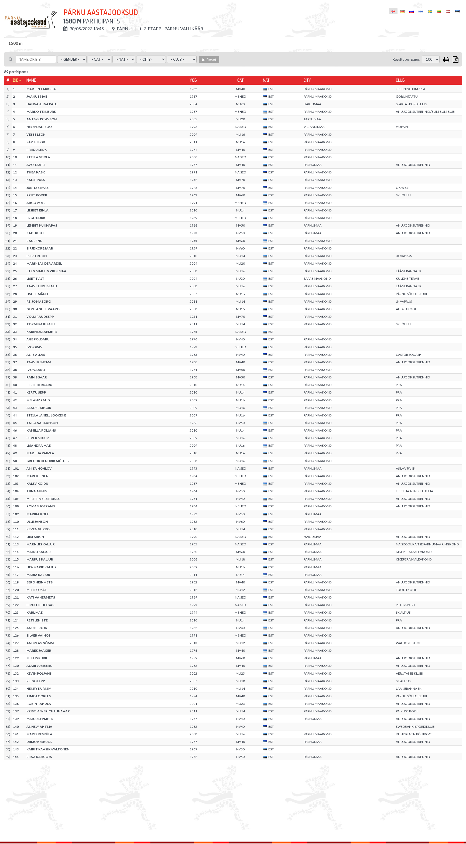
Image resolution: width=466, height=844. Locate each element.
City (307, 80)
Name (31, 80)
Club (400, 80)
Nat (266, 80)
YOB (193, 80)
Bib (16, 80)
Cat (240, 80)
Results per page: (406, 59)
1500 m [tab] (15, 43)
